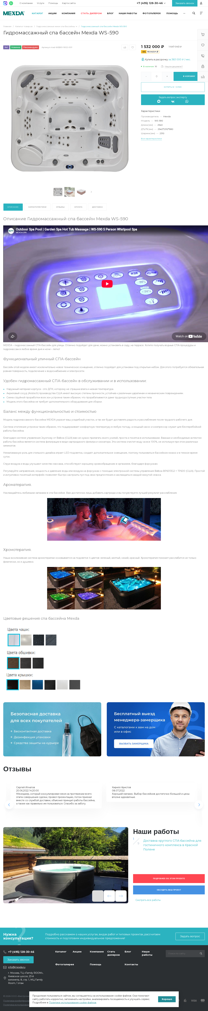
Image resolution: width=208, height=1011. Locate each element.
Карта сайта (69, 3)
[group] (65, 865)
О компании (26, 3)
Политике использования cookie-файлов (72, 1002)
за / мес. (180, 59)
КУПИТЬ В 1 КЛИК (173, 87)
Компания (97, 951)
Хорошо (167, 999)
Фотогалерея (64, 964)
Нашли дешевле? (174, 66)
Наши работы (147, 953)
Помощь (53, 3)
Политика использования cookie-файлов (26, 1004)
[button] (9, 804)
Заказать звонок (18, 959)
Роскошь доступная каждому (13, 13)
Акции (77, 951)
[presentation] (91, 192)
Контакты (131, 964)
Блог (128, 951)
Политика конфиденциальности (20, 1000)
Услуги (40, 3)
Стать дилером (113, 953)
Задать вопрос (190, 936)
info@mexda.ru (16, 967)
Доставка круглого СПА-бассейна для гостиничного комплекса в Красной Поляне (172, 845)
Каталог (60, 951)
